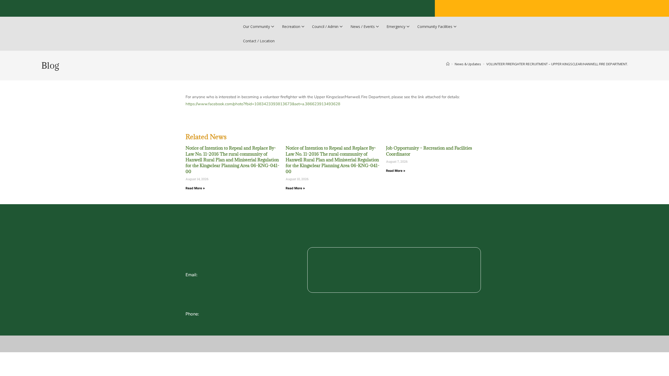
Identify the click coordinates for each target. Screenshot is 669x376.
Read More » (195, 188)
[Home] (447, 64)
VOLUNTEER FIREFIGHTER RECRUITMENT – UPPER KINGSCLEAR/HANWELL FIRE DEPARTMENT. (557, 64)
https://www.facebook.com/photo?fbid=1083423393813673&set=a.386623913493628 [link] (263, 104)
